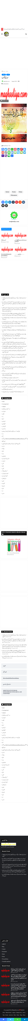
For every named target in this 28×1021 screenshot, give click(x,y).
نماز (2, 491)
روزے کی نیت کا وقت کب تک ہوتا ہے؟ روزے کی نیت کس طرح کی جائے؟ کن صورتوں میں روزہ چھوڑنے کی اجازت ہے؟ (14, 327)
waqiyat (4, 406)
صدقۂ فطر (3, 449)
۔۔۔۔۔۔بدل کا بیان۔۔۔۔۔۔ (19, 254)
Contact (3, 949)
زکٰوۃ (2, 436)
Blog (3, 947)
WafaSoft (22, 1010)
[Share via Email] (3, 205)
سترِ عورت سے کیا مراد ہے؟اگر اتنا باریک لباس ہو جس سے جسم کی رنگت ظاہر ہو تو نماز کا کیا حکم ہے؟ (14, 381)
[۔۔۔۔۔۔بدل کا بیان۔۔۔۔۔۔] (21, 249)
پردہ (2, 416)
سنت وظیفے (4, 441)
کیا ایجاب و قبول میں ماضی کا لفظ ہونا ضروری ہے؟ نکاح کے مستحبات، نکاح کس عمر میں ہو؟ (14, 355)
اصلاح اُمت (4, 411)
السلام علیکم (3, 371)
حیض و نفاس (4, 426)
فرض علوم (3, 461)
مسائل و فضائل (4, 478)
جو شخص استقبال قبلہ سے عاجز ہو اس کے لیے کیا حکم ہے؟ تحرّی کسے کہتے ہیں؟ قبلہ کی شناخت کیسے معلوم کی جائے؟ (13, 358)
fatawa (24, 1012)
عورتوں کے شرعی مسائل (5, 459)
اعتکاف (3, 414)
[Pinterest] (16, 202)
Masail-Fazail (8, 1012)
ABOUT (4, 944)
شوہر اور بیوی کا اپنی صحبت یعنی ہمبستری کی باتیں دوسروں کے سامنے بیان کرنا (13, 392)
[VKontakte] (23, 202)
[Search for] (26, 34)
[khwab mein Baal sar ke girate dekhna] (7, 249)
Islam (20, 192)
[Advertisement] (14, 14)
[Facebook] (3, 202)
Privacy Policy (5, 959)
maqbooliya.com (6, 81)
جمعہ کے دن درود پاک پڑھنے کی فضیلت (7, 389)
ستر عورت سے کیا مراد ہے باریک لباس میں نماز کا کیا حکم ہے (10, 378)
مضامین (3, 481)
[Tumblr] (13, 202)
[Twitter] (6, 202)
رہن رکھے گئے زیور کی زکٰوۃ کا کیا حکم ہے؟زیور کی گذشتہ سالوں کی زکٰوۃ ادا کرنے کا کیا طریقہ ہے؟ (14, 331)
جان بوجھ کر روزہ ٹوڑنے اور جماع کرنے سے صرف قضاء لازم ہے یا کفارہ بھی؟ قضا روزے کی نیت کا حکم (14, 318)
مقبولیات (3, 483)
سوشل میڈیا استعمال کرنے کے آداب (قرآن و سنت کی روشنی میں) (11, 444)
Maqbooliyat (19, 1012)
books (14, 192)
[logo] (8, 845)
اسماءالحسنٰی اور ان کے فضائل (6, 409)
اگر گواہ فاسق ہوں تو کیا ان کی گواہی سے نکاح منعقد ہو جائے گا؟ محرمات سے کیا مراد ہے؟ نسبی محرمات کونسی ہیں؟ (14, 351)
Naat (4, 1015)
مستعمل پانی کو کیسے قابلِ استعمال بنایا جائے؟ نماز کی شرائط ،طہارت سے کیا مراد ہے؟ (13, 384)
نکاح (3, 488)
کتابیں (8, 74)
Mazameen (14, 195)
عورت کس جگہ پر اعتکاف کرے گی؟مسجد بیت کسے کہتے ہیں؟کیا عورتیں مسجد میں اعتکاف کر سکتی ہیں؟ (14, 299)
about (7, 192)
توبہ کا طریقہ (3, 421)
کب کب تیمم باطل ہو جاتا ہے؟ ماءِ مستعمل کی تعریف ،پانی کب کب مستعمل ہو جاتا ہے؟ (14, 387)
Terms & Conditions (6, 962)
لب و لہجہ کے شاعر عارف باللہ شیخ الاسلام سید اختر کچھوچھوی (21, 241)
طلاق (3, 451)
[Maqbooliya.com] (6, 34)
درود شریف (4, 429)
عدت (3, 454)
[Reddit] (20, 202)
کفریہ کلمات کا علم (4, 471)
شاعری (3, 446)
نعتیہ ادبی (3, 486)
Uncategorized (5, 404)
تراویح (3, 419)
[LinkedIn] (9, 202)
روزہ (3, 434)
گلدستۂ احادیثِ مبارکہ (5, 474)
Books (6, 1015)
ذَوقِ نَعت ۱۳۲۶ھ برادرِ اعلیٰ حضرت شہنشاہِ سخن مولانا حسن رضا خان (11, 431)
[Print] (6, 205)
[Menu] (2, 34)
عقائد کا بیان (4, 456)
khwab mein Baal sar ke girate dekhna (6, 255)
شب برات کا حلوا (3, 240)
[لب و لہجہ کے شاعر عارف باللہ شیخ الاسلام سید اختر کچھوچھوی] (21, 235)
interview (11, 1015)
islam (7, 71)
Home (4, 71)
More (15, 1015)
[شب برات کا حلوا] (7, 235)
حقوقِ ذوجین (4, 424)
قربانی (3, 466)
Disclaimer (4, 952)
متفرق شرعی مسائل (5, 476)
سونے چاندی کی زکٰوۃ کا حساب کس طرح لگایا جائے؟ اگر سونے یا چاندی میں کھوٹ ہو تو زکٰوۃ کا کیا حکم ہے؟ (14, 339)
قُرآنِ (3, 464)
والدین (3, 493)
